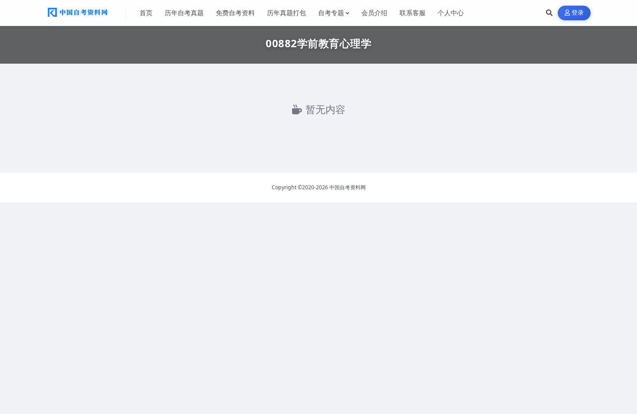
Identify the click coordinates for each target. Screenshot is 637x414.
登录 (578, 13)
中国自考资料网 (347, 187)
